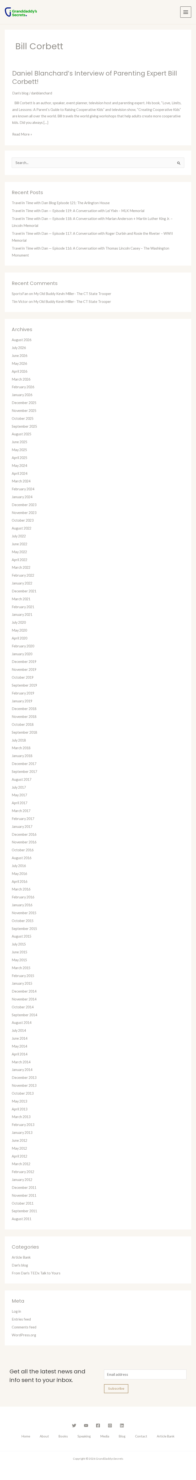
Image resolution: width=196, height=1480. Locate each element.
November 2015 (24, 913)
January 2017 (22, 827)
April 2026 (19, 371)
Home (26, 1436)
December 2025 (24, 403)
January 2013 (22, 1132)
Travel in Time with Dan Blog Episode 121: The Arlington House (61, 203)
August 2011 (21, 1219)
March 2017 (21, 811)
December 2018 (24, 709)
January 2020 (22, 654)
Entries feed (21, 1319)
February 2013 (23, 1125)
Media (104, 1436)
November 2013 (24, 1085)
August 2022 (21, 528)
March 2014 (21, 1062)
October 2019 (22, 677)
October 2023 (22, 520)
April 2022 (19, 560)
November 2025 (24, 411)
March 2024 (21, 481)
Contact (141, 1436)
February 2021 (23, 607)
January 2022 (22, 583)
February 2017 (23, 819)
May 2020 (19, 630)
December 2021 (24, 591)
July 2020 (19, 622)
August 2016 (21, 858)
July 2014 (19, 1030)
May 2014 (19, 1046)
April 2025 (19, 458)
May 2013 (19, 1101)
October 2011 (22, 1203)
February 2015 (23, 976)
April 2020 (19, 638)
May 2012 (19, 1148)
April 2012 (19, 1156)
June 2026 (19, 356)
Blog (122, 1436)
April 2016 (19, 881)
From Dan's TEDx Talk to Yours (36, 1273)
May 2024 (19, 466)
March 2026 (21, 379)
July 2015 (19, 944)
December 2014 (24, 991)
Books (63, 1436)
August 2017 (21, 779)
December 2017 (24, 764)
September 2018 (24, 732)
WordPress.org (24, 1335)
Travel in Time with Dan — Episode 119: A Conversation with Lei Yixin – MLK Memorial (78, 211)
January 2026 (22, 395)
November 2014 (24, 999)
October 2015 (22, 921)
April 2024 (19, 473)
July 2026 (19, 348)
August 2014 (21, 1023)
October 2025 (22, 418)
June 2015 (19, 952)
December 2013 (24, 1078)
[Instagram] (110, 1425)
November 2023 (24, 513)
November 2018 (24, 717)
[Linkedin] (122, 1425)
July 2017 (19, 787)
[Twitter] (74, 1425)
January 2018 (22, 756)
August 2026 (21, 340)
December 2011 (24, 1187)
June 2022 (19, 544)
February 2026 (23, 387)
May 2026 (19, 363)
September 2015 (24, 929)
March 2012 (21, 1164)
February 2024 (23, 489)
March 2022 (21, 567)
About (44, 1436)
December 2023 (24, 505)
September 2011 (24, 1211)
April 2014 (19, 1054)
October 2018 (22, 724)
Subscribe (116, 1388)
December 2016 (24, 834)
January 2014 (22, 1070)
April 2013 (19, 1109)
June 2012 (19, 1140)
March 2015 (21, 968)
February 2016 (23, 897)
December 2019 (24, 662)
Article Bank (21, 1257)
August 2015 (21, 936)
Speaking (84, 1436)
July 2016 (19, 866)
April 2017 (19, 803)
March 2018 (21, 748)
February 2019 (23, 693)
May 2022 (19, 552)
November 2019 (24, 669)
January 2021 (22, 614)
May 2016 (19, 874)
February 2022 (23, 575)
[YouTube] (86, 1425)
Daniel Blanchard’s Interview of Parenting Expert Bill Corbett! (94, 78)
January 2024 (22, 497)
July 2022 (19, 536)
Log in (16, 1311)
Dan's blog (20, 93)
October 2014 (22, 1007)
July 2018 (19, 740)
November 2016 (24, 842)
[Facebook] (98, 1425)
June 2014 (19, 1038)
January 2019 (22, 701)
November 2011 (24, 1195)
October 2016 (22, 850)
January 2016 (22, 905)
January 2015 (22, 983)
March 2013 (21, 1117)
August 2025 (21, 434)
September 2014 (24, 1015)
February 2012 (23, 1172)
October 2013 (22, 1093)
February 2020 (23, 646)
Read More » (22, 133)
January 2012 (22, 1180)
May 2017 (19, 795)
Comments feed (24, 1327)
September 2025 (24, 426)
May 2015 (19, 960)
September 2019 (24, 685)
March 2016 (21, 889)
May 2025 (19, 450)
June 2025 (19, 442)
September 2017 (24, 772)
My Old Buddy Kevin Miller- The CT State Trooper (72, 294)
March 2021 (21, 599)
